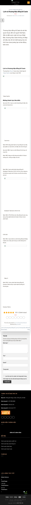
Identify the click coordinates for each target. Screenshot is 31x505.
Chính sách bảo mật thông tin (8, 443)
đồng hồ (11, 71)
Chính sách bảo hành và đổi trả (8, 441)
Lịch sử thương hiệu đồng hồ (15, 9)
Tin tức (6, 499)
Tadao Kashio (6, 73)
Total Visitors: (5, 485)
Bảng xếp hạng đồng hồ (20, 499)
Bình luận (5, 343)
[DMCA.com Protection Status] (5, 412)
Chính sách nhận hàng (6, 446)
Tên (4, 355)
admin (23, 15)
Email (4, 362)
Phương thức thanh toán (15, 500)
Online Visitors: (5, 477)
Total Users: (4, 489)
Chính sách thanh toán (6, 449)
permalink (18, 324)
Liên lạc (11, 499)
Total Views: (4, 481)
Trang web (6, 369)
